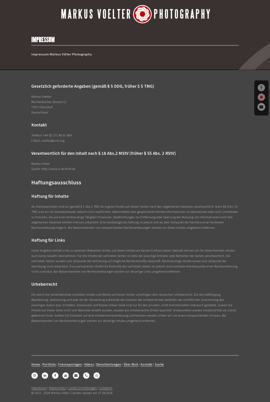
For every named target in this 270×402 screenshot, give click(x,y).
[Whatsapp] (97, 375)
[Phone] (86, 375)
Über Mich (131, 364)
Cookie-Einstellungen (82, 388)
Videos (89, 364)
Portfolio (49, 364)
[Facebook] (55, 375)
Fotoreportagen (70, 364)
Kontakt (146, 364)
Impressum (39, 388)
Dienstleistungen (108, 364)
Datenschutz (57, 388)
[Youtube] (65, 375)
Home (35, 364)
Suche (159, 364)
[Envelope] (76, 375)
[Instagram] (34, 375)
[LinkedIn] (45, 375)
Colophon (105, 388)
